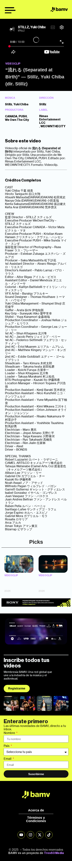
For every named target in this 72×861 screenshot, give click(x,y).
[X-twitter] (39, 834)
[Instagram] (30, 834)
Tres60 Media (54, 853)
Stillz (8, 104)
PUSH (23, 116)
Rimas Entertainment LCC (50, 119)
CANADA (11, 116)
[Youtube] (21, 834)
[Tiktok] (49, 834)
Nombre (10, 733)
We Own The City (17, 119)
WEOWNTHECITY (53, 126)
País (7, 746)
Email (8, 758)
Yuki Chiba (20, 104)
